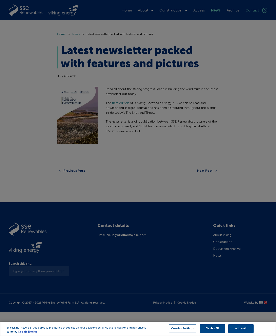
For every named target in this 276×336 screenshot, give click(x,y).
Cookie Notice (27, 331)
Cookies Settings (182, 328)
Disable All (212, 328)
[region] (138, 329)
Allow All (241, 328)
